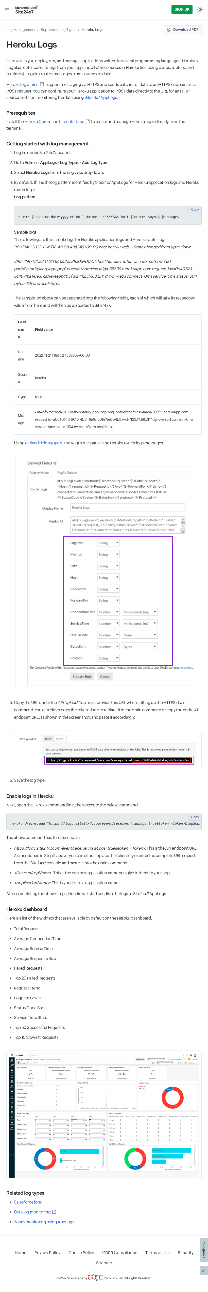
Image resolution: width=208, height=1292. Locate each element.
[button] (7, 9)
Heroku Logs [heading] (31, 44)
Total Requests (27, 928)
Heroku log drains (22, 84)
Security (186, 1252)
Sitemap (104, 1262)
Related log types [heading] (25, 1193)
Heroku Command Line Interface (54, 121)
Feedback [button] (204, 1250)
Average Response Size (35, 958)
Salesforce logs (28, 1202)
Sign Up (182, 9)
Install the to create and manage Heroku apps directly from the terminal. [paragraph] (95, 125)
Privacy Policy (47, 1252)
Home (20, 1252)
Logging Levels (27, 998)
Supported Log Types (58, 30)
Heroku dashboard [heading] (26, 909)
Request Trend (27, 988)
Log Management (21, 30)
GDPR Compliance (119, 1252)
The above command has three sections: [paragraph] (43, 837)
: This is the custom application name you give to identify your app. (92, 872)
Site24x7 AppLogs (100, 97)
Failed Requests (28, 968)
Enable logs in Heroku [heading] (30, 796)
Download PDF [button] (185, 29)
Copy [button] (195, 209)
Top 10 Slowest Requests (36, 1037)
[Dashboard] (104, 1115)
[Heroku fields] (107, 573)
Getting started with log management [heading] (47, 143)
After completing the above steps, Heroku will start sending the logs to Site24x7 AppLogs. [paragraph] (86, 893)
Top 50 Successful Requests (39, 1027)
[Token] (108, 749)
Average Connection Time (37, 938)
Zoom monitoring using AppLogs (44, 1222)
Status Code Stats (30, 1007)
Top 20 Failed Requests (35, 978)
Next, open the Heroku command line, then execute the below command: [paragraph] (72, 805)
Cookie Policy (81, 1252)
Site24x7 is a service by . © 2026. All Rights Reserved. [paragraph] (104, 1278)
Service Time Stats (30, 1017)
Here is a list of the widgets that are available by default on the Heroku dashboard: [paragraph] (79, 918)
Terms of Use (157, 1252)
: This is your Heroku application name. (66, 882)
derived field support (43, 443)
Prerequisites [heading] (20, 113)
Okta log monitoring (32, 1212)
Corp (107, 1278)
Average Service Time (33, 948)
